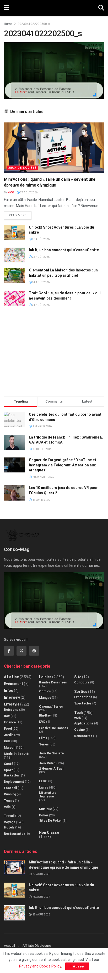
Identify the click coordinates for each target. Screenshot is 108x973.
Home (8, 24)
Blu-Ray (45, 715)
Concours (81, 682)
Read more (20, 214)
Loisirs (45, 677)
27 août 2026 (28, 192)
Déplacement (14, 782)
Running (10, 794)
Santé (8, 764)
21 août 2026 (40, 304)
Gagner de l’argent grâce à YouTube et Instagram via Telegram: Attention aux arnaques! (62, 465)
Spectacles (82, 703)
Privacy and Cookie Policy (40, 966)
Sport (8, 770)
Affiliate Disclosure (37, 946)
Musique (45, 809)
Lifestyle (11, 704)
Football (10, 788)
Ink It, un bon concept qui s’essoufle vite (64, 250)
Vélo (7, 807)
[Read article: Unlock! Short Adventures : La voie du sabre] (14, 232)
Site (77, 677)
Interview (12, 697)
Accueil (9, 946)
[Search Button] (101, 8)
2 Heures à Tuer (51, 768)
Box (7, 716)
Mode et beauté (16, 754)
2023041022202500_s (34, 24)
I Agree (77, 966)
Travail (9, 816)
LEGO (43, 781)
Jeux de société (22, 167)
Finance (10, 722)
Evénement (13, 684)
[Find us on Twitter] (21, 651)
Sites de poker (50, 820)
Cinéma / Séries (51, 706)
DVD (42, 722)
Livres (43, 787)
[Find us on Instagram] (34, 651)
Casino (79, 730)
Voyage (9, 822)
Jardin (8, 735)
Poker (43, 815)
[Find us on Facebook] (9, 651)
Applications (83, 723)
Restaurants (13, 834)
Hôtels (9, 827)
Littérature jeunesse (47, 794)
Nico (11, 192)
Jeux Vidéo (47, 763)
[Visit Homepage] (53, 8)
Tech (78, 713)
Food (8, 728)
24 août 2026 (40, 282)
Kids (7, 741)
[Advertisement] (54, 354)
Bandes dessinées (53, 682)
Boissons (11, 710)
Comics (45, 691)
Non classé (49, 832)
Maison (9, 747)
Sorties (80, 691)
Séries (44, 744)
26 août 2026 (40, 239)
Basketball (12, 775)
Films (43, 738)
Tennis (9, 800)
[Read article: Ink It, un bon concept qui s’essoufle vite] (14, 255)
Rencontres (83, 736)
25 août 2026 (40, 256)
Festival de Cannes (53, 728)
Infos (8, 690)
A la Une (11, 677)
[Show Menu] (6, 8)
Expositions (83, 697)
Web (77, 718)
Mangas (45, 697)
